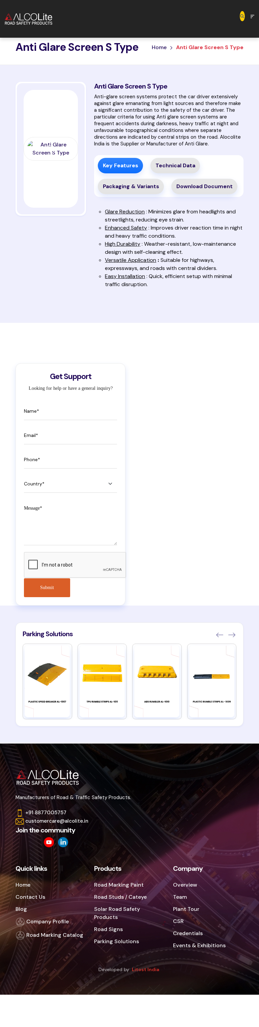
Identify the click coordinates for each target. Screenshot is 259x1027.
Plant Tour (186, 909)
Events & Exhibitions (199, 945)
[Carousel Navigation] (225, 635)
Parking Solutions (116, 941)
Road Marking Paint (119, 884)
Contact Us (30, 896)
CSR (178, 921)
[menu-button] (252, 16)
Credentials (188, 933)
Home (159, 47)
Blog (21, 909)
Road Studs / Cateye (120, 896)
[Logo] (31, 19)
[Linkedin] (63, 842)
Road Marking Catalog (54, 934)
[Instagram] (35, 842)
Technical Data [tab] (175, 165)
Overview (185, 884)
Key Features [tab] (120, 165)
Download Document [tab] (204, 186)
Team (180, 896)
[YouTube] (49, 842)
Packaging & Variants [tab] (131, 186)
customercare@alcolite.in (56, 821)
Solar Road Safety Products (117, 913)
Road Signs (108, 929)
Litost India (145, 969)
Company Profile (47, 921)
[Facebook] (21, 842)
